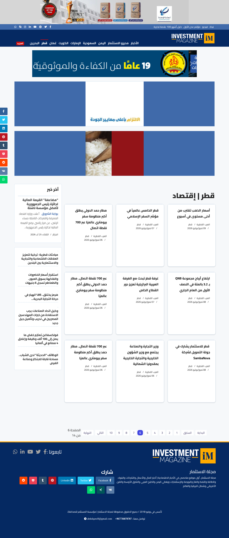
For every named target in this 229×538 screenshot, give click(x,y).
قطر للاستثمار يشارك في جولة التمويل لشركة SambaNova (193, 352)
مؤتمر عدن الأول (192, 26)
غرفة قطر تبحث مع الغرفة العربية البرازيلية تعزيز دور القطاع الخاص (141, 284)
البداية (201, 432)
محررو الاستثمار (118, 43)
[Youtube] (35, 26)
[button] (38, 64)
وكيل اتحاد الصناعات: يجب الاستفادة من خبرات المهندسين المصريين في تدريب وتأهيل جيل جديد (38, 316)
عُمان (53, 43)
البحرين (34, 43)
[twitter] (45, 26)
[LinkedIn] (30, 26)
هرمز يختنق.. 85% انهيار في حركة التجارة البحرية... (41, 296)
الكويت (63, 43)
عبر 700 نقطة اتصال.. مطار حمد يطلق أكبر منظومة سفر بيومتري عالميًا (89, 352)
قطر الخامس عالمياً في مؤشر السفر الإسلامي (143, 213)
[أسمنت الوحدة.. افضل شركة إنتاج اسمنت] (114, 12)
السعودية (89, 43)
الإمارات (75, 43)
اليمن (102, 43)
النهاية (87, 432)
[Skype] (20, 26)
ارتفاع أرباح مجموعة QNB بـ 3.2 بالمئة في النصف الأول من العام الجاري (192, 284)
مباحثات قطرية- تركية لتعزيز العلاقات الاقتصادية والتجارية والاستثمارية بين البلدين (39, 258)
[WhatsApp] (15, 26)
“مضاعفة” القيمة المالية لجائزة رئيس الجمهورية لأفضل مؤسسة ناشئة (40, 204)
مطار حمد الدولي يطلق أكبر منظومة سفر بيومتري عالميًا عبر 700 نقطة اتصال (91, 219)
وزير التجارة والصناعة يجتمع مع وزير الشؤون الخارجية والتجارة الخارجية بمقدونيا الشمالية (141, 355)
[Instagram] (25, 26)
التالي (100, 432)
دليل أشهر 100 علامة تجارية (168, 26)
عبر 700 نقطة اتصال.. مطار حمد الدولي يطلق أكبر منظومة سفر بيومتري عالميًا (89, 287)
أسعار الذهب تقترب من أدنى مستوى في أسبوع (193, 213)
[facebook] (50, 26)
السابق (187, 432)
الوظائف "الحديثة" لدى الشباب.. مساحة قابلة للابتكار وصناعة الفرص (38, 359)
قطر (44, 43)
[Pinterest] (40, 26)
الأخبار (135, 43)
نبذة (212, 26)
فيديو (205, 26)
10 (111, 432)
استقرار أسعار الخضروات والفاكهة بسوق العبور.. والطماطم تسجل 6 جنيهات (41, 278)
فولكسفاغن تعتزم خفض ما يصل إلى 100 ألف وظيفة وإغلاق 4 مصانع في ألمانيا (38, 339)
